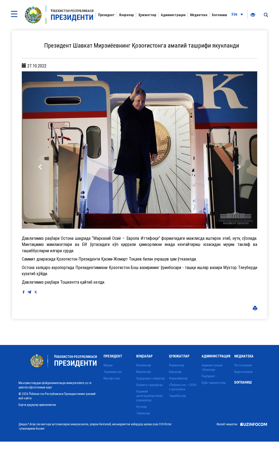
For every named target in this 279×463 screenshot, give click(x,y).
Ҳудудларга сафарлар (150, 378)
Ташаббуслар (177, 396)
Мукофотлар (112, 378)
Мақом (108, 365)
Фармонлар (176, 365)
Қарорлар (175, 372)
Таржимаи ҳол (113, 372)
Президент (106, 15)
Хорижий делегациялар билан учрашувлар (149, 395)
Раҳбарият (208, 376)
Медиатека (198, 15)
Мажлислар (143, 372)
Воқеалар (126, 15)
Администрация (173, 15)
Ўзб (234, 14)
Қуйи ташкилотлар (214, 383)
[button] (39, 150)
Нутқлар (141, 407)
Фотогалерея (243, 365)
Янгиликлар (143, 365)
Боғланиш (219, 15)
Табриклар (143, 413)
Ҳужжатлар (147, 15)
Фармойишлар (178, 378)
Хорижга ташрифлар (149, 385)
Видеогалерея (243, 372)
